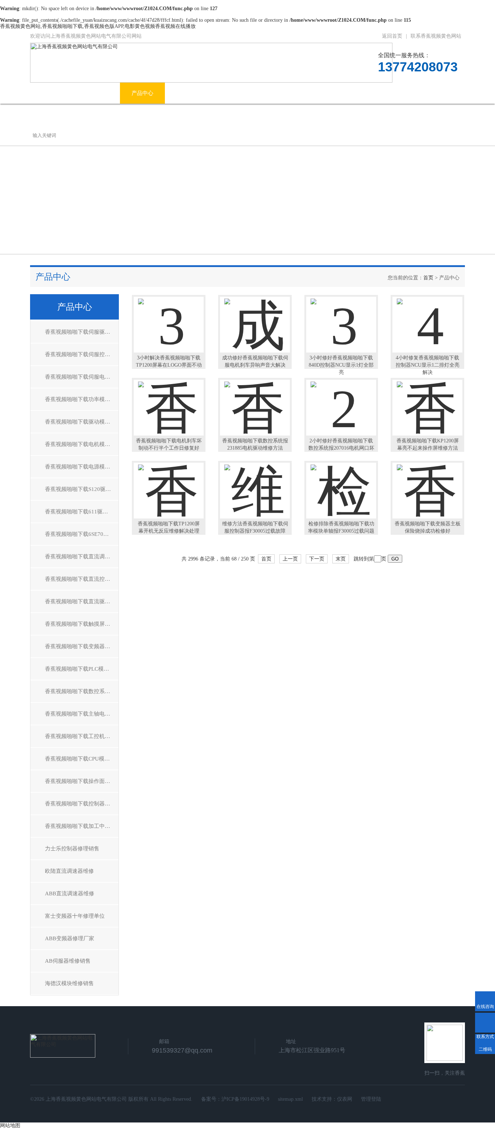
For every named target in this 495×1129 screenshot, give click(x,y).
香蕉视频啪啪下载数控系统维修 (81, 691)
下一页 (316, 559)
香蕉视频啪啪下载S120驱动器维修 (81, 489)
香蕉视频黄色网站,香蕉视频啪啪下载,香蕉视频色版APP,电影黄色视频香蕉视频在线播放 (98, 26)
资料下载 (363, 93)
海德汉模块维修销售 (69, 983)
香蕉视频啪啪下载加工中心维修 (81, 826)
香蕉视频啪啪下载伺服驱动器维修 (81, 332)
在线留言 (408, 93)
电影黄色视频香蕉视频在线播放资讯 (219, 93)
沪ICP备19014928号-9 (245, 1099)
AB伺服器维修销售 (68, 961)
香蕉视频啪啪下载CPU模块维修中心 (81, 759)
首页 (428, 277)
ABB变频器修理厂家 (69, 938)
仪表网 (344, 1099)
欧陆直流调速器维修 (69, 871)
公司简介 (97, 93)
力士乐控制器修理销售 (72, 848)
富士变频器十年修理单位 (75, 916)
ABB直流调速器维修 (69, 893)
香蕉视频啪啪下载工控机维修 (80, 736)
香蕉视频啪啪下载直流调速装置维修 (81, 556)
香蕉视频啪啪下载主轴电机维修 (81, 714)
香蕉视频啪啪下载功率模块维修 (81, 399)
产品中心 (142, 93)
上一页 (290, 559)
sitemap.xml (290, 1099)
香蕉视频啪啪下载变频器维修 (80, 646)
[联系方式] (485, 1023)
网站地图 (10, 1125)
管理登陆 (371, 1099)
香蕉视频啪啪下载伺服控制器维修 (81, 354)
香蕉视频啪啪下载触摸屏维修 (80, 624)
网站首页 (52, 93)
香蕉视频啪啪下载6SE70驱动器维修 (81, 534)
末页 (341, 559)
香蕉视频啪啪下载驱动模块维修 (81, 422)
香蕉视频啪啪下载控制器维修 (80, 804)
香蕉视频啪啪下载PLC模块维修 (81, 669)
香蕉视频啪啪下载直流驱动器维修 (81, 601)
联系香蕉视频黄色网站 (436, 36)
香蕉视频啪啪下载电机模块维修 (81, 444)
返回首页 (392, 36)
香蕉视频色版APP (308, 93)
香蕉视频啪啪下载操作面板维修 (81, 781)
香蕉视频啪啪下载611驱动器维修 (81, 511)
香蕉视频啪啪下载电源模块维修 (81, 467)
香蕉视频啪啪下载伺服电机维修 (81, 377)
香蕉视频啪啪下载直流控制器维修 (81, 579)
